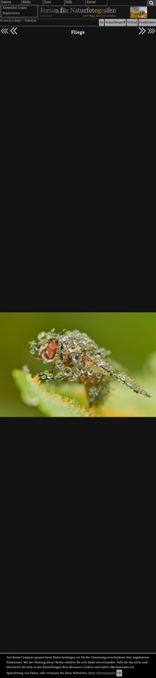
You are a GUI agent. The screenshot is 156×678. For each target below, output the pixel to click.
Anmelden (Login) (15, 8)
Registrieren (11, 13)
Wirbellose (30, 20)
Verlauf (132, 22)
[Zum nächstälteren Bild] (151, 30)
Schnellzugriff (115, 22)
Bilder (17, 20)
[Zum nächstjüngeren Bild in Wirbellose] (13, 30)
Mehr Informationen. (102, 673)
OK (119, 673)
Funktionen (147, 22)
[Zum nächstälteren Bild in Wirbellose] (142, 30)
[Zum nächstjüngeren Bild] (4, 30)
